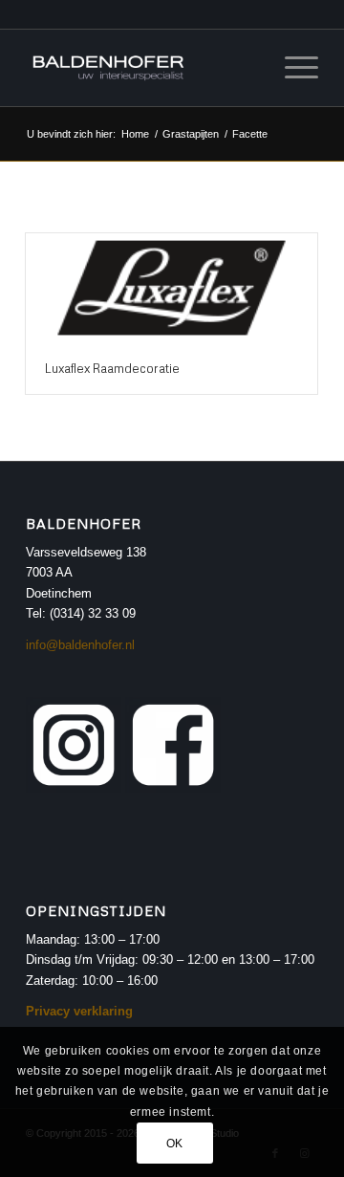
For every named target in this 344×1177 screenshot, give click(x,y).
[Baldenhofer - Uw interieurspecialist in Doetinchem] (143, 68)
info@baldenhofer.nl (80, 645)
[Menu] (292, 68)
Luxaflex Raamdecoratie (112, 368)
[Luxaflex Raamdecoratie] (171, 287)
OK (174, 1143)
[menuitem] (292, 68)
